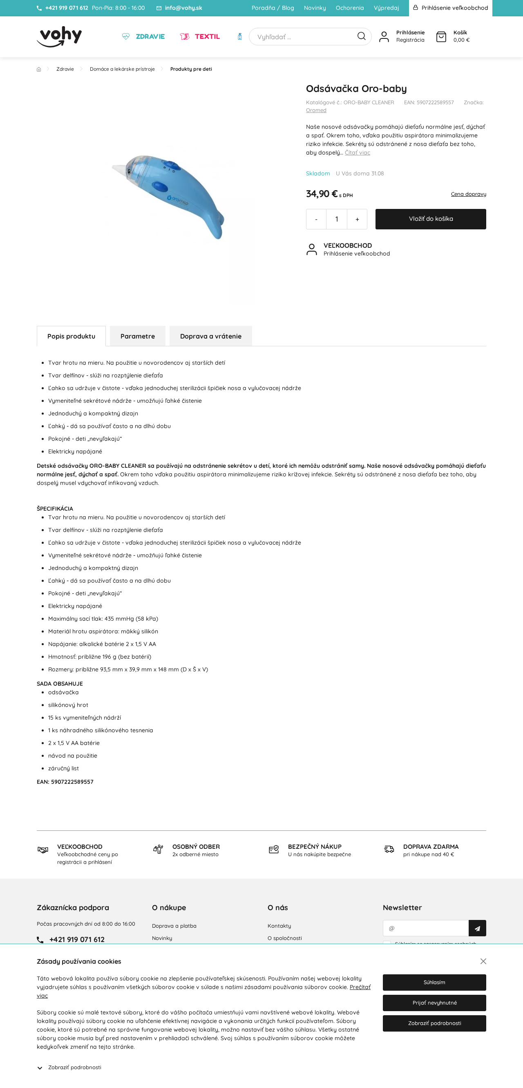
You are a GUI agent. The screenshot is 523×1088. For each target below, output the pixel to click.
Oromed (316, 110)
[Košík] (441, 36)
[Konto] (384, 36)
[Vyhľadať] (362, 35)
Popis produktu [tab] (71, 336)
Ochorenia (350, 7)
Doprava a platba (174, 925)
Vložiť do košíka (431, 218)
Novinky (315, 7)
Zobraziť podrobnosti (74, 1067)
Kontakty (279, 925)
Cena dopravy (468, 194)
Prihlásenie (410, 32)
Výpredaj (386, 7)
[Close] (483, 961)
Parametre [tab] (138, 336)
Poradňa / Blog (273, 7)
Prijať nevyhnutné (435, 1002)
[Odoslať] (477, 928)
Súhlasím (434, 982)
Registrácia (410, 39)
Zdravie (149, 36)
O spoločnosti (285, 938)
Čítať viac (357, 152)
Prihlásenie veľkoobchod (454, 7)
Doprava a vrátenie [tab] (210, 336)
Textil (206, 36)
